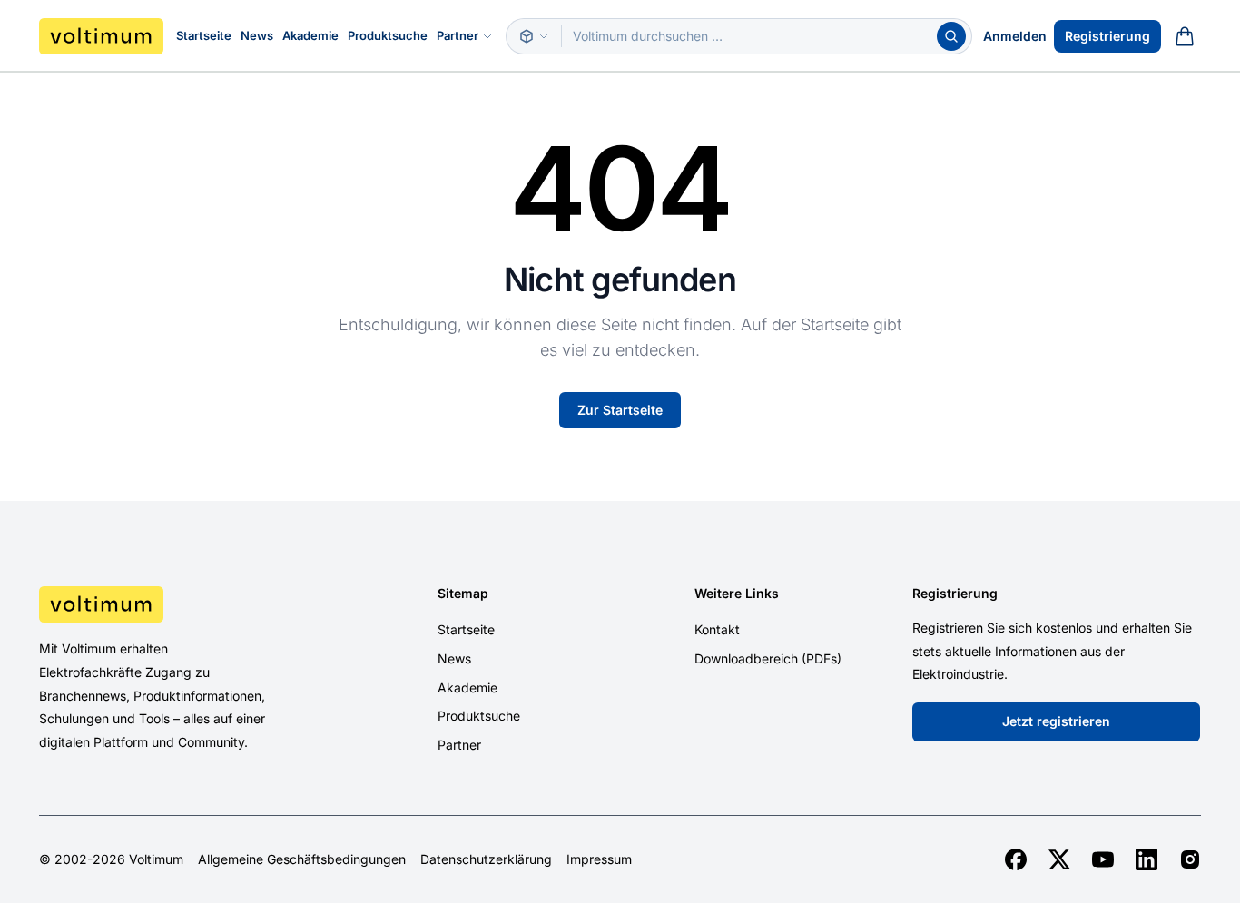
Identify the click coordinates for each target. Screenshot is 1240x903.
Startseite (203, 35)
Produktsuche (388, 35)
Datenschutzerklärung (486, 859)
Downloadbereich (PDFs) (767, 658)
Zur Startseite (620, 409)
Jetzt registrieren (1056, 721)
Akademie (310, 35)
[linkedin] (1146, 859)
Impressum (599, 859)
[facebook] (1016, 859)
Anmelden (1015, 36)
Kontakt (717, 629)
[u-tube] (1103, 859)
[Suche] (951, 36)
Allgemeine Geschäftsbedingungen (302, 859)
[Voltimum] (101, 36)
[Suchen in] (533, 36)
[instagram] (1190, 859)
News (257, 35)
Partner (457, 35)
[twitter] (1059, 859)
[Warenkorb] (1184, 36)
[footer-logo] (176, 604)
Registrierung (1107, 36)
